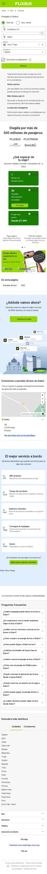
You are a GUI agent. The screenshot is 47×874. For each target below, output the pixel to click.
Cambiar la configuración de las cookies (26, 866)
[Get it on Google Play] (17, 845)
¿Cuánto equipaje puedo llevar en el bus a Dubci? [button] (21, 613)
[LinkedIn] (24, 857)
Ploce (4, 771)
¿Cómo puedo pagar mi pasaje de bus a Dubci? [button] (20, 693)
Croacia (21, 11)
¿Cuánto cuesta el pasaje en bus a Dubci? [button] (21, 659)
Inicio (4, 11)
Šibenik (4, 749)
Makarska (5, 753)
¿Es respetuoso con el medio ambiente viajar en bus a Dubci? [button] (20, 622)
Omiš (3, 775)
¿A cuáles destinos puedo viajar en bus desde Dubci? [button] (20, 702)
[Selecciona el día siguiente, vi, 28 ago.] (42, 44)
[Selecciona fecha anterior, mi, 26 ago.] (38, 44)
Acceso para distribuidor (14, 863)
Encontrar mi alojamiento (17, 60)
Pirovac (4, 786)
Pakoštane (6, 793)
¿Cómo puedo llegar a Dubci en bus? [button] (19, 644)
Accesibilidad (17, 869)
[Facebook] (22, 857)
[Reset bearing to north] (42, 402)
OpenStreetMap (36, 414)
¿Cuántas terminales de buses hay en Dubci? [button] (20, 651)
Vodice (4, 760)
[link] (23, 334)
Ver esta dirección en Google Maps (19, 435)
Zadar (3, 742)
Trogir (3, 757)
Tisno (3, 768)
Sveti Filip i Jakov (8, 804)
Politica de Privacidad (34, 863)
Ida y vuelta (26, 22)
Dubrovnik (5, 746)
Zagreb (4, 735)
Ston (3, 800)
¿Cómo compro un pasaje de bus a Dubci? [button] (22, 638)
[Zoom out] (42, 398)
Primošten (5, 782)
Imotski (4, 778)
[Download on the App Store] (32, 845)
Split (3, 738)
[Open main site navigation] (3, 3)
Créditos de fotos (30, 869)
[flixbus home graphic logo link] (23, 3)
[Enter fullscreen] (42, 407)
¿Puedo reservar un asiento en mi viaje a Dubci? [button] (21, 684)
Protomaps (25, 414)
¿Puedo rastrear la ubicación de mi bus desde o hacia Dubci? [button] (20, 675)
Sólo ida (10, 22)
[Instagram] (23, 857)
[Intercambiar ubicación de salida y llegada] (42, 33)
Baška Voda (6, 789)
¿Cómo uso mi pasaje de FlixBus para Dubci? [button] (20, 666)
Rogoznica (5, 797)
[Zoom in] (42, 395)
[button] (23, 29)
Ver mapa (20, 205)
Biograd (4, 764)
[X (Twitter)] (25, 857)
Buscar (23, 66)
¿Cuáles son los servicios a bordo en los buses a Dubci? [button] (21, 631)
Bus (11, 11)
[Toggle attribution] (42, 413)
